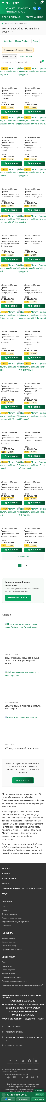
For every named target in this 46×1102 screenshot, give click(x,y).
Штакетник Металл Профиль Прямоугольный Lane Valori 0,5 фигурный (33, 92)
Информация (8, 957)
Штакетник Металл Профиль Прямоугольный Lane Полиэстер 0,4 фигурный (10, 93)
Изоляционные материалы (23, 1011)
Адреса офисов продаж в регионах (15, 922)
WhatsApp (23, 1060)
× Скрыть (38, 1091)
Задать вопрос (23, 780)
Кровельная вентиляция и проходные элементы (22, 996)
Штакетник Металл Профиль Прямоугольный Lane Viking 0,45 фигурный (33, 289)
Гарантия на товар (9, 946)
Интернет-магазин (11, 17)
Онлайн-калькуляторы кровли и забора (22, 889)
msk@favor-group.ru (14, 1032)
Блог (4, 962)
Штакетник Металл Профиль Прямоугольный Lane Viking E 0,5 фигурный (10, 387)
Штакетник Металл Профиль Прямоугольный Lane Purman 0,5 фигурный (33, 193)
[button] (11, 112)
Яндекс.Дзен (36, 1060)
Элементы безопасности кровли (23, 1008)
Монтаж (6, 874)
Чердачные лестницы (13, 1004)
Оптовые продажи (9, 970)
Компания (7, 901)
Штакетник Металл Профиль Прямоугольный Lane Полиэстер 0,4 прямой (10, 193)
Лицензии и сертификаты (11, 918)
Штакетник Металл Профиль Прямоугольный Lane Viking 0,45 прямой (10, 289)
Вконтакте (10, 1060)
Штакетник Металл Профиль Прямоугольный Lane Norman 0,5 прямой (33, 239)
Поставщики (7, 966)
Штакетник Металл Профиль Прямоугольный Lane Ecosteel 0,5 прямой (10, 486)
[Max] (39, 8)
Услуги (5, 884)
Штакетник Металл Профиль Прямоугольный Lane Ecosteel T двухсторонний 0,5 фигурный (33, 338)
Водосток (30, 1019)
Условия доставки (9, 942)
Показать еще (23, 556)
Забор (41, 1019)
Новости (5, 906)
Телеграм (16, 1060)
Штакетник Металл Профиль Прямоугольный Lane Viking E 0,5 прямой (10, 532)
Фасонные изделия (12, 1019)
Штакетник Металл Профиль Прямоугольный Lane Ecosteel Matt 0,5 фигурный (10, 337)
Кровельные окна (34, 1004)
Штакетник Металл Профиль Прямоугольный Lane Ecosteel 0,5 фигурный (33, 486)
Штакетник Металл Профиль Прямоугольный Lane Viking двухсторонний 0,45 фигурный (10, 241)
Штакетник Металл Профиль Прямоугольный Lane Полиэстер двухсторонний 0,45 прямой (10, 143)
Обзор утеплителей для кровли (22, 748)
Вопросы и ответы (9, 974)
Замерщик (39, 1094)
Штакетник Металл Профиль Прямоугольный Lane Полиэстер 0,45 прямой (34, 532)
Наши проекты (9, 879)
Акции (5, 894)
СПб (17, 12)
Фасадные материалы (23, 1015)
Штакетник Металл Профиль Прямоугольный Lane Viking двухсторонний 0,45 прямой (10, 438)
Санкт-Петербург (11, 1045)
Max (29, 1060)
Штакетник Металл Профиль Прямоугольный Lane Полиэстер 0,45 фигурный (33, 388)
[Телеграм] (34, 8)
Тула (22, 12)
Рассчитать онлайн (18, 598)
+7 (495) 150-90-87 (17, 8)
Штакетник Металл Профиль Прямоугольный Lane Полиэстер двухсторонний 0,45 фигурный (33, 143)
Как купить (7, 933)
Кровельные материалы (23, 1001)
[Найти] (35, 3)
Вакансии (5, 910)
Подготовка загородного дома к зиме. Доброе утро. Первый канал (22, 660)
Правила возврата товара (12, 950)
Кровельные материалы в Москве (15, 1074)
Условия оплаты (8, 938)
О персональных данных (11, 977)
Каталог (6, 869)
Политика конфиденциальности (14, 981)
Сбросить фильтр (25, 57)
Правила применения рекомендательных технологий (22, 985)
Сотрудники (6, 925)
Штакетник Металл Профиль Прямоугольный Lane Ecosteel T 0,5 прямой (33, 436)
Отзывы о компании (9, 914)
